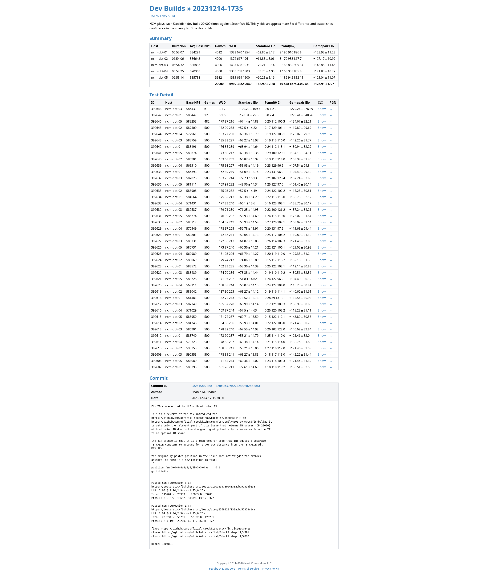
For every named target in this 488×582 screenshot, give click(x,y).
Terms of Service (248, 568)
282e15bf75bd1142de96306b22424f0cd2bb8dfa (226, 386)
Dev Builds (167, 8)
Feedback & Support (222, 568)
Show (322, 109)
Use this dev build (162, 16)
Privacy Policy (270, 568)
